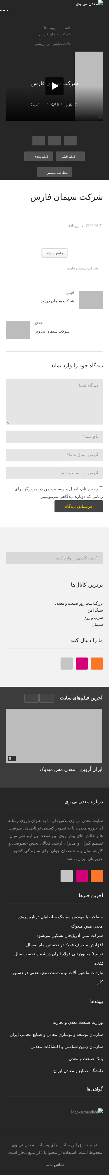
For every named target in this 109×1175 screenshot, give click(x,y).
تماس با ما (54, 1164)
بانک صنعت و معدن (86, 1058)
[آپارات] (67, 664)
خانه (68, 28)
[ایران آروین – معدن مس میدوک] (54, 736)
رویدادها (50, 28)
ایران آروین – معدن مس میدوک (71, 769)
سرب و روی (93, 617)
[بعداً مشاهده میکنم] (54, 140)
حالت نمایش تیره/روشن (53, 44)
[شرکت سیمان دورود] (54, 306)
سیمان (97, 624)
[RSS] (97, 664)
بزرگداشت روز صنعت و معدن (79, 603)
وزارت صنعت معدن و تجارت (77, 1022)
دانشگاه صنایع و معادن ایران (78, 1070)
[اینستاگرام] (82, 664)
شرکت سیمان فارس (82, 268)
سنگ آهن (95, 610)
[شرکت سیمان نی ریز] (54, 336)
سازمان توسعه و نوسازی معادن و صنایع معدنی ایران (56, 1034)
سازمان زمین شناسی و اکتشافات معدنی (67, 1046)
